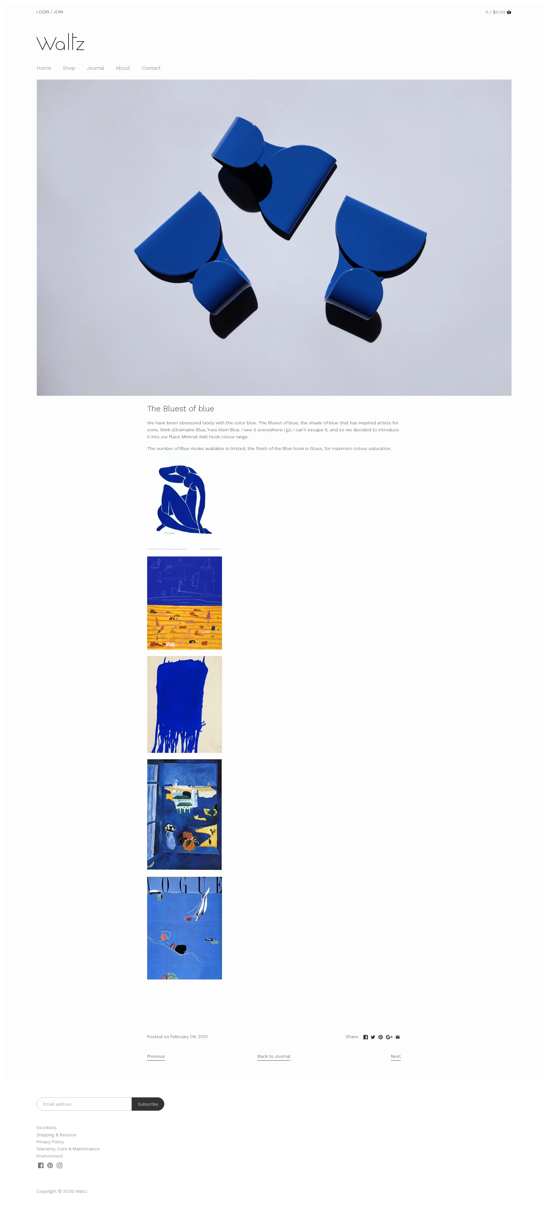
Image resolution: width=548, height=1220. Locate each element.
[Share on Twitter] (373, 1035)
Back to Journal (274, 1056)
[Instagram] (59, 1165)
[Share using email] (397, 1035)
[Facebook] (41, 1165)
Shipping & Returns (56, 1134)
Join (58, 11)
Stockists (46, 1127)
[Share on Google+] (389, 1035)
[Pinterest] (50, 1165)
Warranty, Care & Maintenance (68, 1148)
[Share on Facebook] (365, 1035)
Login (42, 11)
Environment (49, 1156)
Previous (156, 1056)
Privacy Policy (50, 1141)
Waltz (81, 1191)
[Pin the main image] (380, 1035)
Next (396, 1056)
